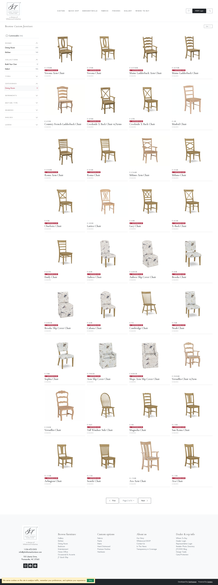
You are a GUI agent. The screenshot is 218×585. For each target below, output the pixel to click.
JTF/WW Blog (181, 549)
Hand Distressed (103, 546)
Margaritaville (90, 11)
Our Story (140, 538)
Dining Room (21, 47)
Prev (114, 500)
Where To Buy (142, 11)
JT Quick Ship (63, 557)
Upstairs (210, 582)
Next (143, 500)
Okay (90, 580)
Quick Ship (73, 11)
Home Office (63, 552)
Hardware (101, 552)
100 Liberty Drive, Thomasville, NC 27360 (30, 558)
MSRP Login (199, 11)
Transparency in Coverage (147, 549)
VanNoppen (192, 582)
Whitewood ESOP (144, 541)
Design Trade (181, 552)
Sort (207, 26)
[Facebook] (30, 566)
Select (21, 69)
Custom (61, 11)
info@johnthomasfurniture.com (30, 552)
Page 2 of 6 (128, 500)
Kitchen (21, 52)
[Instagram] (25, 566)
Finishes (116, 11)
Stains (99, 543)
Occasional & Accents (66, 554)
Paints (99, 541)
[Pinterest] (35, 566)
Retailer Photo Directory (185, 546)
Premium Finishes (103, 549)
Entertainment (63, 549)
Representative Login (184, 543)
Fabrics (105, 11)
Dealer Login (181, 541)
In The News (142, 546)
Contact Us (141, 543)
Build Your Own (21, 64)
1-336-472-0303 (30, 549)
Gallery (128, 11)
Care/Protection (182, 554)
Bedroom (61, 546)
